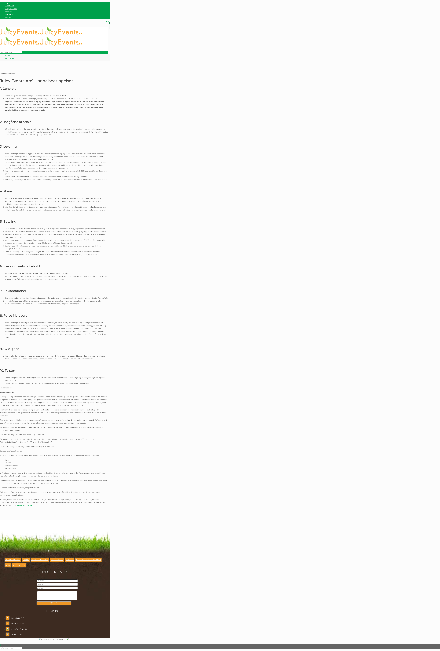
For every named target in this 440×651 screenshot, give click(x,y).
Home (7, 56)
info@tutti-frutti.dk (24, 505)
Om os (26, 560)
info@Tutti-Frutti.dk (19, 629)
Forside (7, 3)
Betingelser (9, 58)
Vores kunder (10, 12)
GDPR (8, 565)
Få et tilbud (9, 6)
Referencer (57, 560)
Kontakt (8, 17)
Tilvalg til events (39, 560)
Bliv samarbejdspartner (88, 560)
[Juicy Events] (41, 40)
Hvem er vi (9, 14)
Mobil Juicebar (12, 560)
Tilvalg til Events (11, 9)
